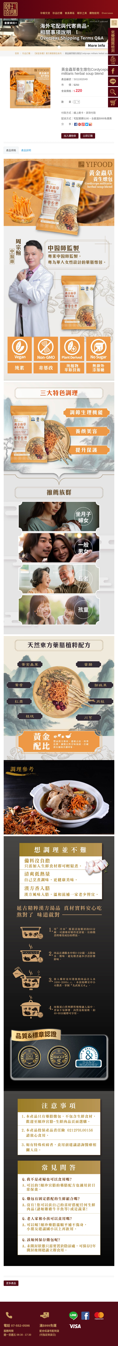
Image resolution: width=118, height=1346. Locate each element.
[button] (45, 12)
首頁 (17, 53)
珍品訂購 (26, 53)
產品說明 (26, 150)
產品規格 (11, 150)
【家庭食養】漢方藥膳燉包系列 (48, 53)
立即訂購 (88, 136)
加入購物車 (70, 136)
